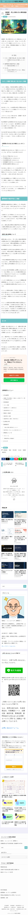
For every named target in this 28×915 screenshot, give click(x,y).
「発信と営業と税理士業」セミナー (11, 427)
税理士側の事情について (13, 65)
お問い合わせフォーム (10, 728)
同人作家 (14, 450)
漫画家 (24, 450)
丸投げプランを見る (14, 375)
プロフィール (6, 435)
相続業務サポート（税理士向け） (10, 407)
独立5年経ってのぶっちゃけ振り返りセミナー (13, 430)
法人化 (19, 450)
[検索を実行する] (24, 586)
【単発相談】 (6, 402)
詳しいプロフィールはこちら (8, 646)
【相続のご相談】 (7, 413)
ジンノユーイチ (14, 486)
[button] (3, 459)
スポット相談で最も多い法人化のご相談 (15, 58)
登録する (14, 766)
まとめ (6, 68)
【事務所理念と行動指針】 (9, 438)
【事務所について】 (7, 432)
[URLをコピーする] (25, 459)
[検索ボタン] (1, 1)
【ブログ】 (5, 441)
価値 (10, 450)
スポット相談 (6, 405)
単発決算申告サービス (8, 410)
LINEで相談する (14, 380)
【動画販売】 (6, 424)
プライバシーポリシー (14, 910)
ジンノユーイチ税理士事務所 (14, 1)
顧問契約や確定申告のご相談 (12, 64)
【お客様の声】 (6, 421)
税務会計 (5, 16)
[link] (14, 499)
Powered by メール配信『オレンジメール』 (14, 769)
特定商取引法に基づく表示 (21, 909)
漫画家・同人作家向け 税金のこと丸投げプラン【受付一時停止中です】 (14, 398)
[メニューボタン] (26, 1)
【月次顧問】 (6, 395)
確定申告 (4, 452)
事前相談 (5, 450)
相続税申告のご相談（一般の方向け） (11, 418)
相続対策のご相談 (7, 416)
